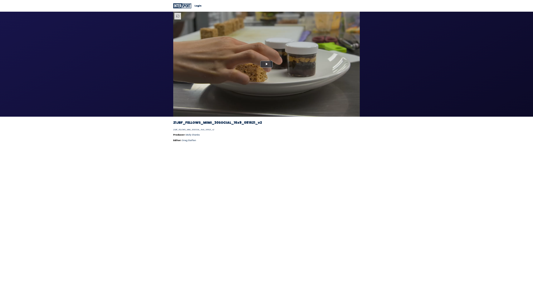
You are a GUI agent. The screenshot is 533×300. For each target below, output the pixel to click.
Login (198, 6)
